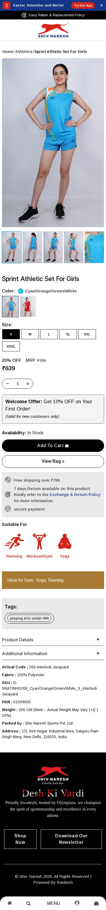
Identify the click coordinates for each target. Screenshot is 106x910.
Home (7, 51)
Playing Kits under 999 (29, 618)
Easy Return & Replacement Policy (57, 15)
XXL (87, 334)
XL (68, 334)
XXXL (11, 346)
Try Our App (83, 5)
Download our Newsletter (71, 839)
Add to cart (51, 445)
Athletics (23, 51)
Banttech (65, 882)
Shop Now (20, 839)
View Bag (52, 461)
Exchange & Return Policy (75, 494)
